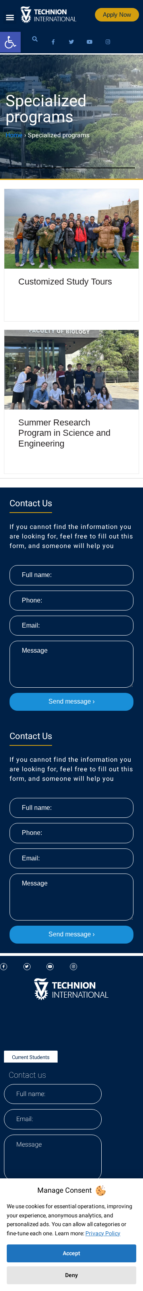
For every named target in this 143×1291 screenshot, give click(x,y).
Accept (71, 1253)
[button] (9, 17)
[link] (10, 42)
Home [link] (14, 135)
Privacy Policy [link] (102, 1233)
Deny (71, 1275)
